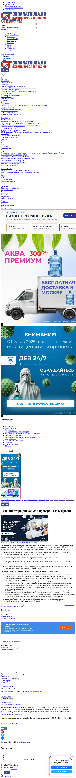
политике (14, 769)
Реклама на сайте (10, 4)
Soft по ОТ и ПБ (12, 39)
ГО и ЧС (4, 139)
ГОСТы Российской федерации (11, 109)
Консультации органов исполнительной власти (17, 121)
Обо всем (4, 100)
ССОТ (9, 51)
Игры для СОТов (6, 208)
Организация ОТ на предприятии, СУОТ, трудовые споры (20, 123)
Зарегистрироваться (7, 776)
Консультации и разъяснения (10, 95)
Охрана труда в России (8, 686)
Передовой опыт (6, 93)
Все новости (5, 81)
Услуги (9, 45)
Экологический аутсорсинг (10, 165)
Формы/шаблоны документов (11, 114)
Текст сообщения (7, 649)
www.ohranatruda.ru (23, 742)
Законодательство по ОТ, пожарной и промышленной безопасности (24, 105)
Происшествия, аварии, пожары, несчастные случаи (18, 91)
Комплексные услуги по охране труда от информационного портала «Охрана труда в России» (33, 153)
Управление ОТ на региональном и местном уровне (18, 88)
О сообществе (5, 186)
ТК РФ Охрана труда (8, 112)
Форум (9, 47)
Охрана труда (5, 84)
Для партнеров (6, 148)
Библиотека (11, 37)
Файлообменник (6, 195)
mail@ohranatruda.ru (35, 691)
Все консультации (7, 119)
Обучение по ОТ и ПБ (8, 128)
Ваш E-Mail (5, 648)
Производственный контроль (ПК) (12, 160)
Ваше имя (4, 645)
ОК (7, 772)
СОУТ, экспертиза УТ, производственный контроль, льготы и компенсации (26, 132)
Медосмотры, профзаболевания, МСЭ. (14, 130)
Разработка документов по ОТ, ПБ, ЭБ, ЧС (15, 164)
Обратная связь (10, 2)
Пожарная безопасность (9, 137)
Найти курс (66, 628)
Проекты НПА (6, 97)
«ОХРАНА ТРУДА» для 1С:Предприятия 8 (15, 170)
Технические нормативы (9, 111)
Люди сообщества (7, 190)
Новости (10, 33)
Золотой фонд (11, 49)
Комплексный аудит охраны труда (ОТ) (14, 155)
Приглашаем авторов (8, 181)
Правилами (16, 709)
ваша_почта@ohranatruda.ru (14, 8)
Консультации (11, 41)
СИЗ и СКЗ (5, 134)
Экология (4, 141)
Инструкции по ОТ (7, 107)
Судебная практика (7, 98)
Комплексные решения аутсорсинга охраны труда (17, 158)
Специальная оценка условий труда (13, 162)
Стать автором (10, 9)
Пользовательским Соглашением (12, 714)
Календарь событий (12, 35)
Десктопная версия (7, 698)
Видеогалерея (5, 197)
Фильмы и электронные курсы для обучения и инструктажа (21, 172)
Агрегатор (10, 43)
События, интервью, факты (10, 90)
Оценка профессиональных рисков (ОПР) (15, 156)
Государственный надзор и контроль (13, 86)
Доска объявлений (7, 198)
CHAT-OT (4, 202)
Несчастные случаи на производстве (13, 127)
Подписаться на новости (13, 6)
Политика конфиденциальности (11, 704)
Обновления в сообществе (10, 188)
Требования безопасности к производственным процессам (20, 125)
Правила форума (6, 179)
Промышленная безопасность (11, 135)
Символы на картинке (9, 673)
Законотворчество (7, 82)
